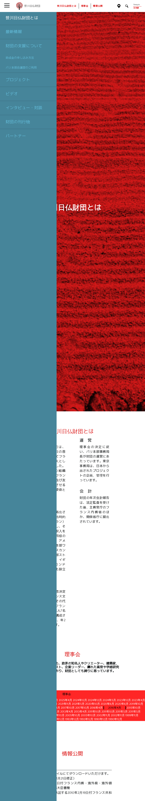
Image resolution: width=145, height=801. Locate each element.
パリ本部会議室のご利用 (21, 67)
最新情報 (14, 31)
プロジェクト (18, 79)
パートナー (16, 136)
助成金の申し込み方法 (20, 57)
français (137, 5)
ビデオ (12, 93)
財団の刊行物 (18, 121)
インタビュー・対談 (24, 107)
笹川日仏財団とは (22, 18)
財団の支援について (24, 46)
